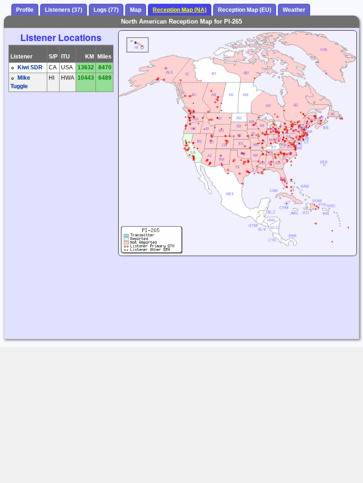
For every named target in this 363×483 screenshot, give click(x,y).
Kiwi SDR (30, 67)
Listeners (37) (63, 10)
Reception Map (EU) (244, 10)
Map (135, 10)
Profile (25, 10)
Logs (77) (106, 10)
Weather (294, 10)
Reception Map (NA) (180, 10)
